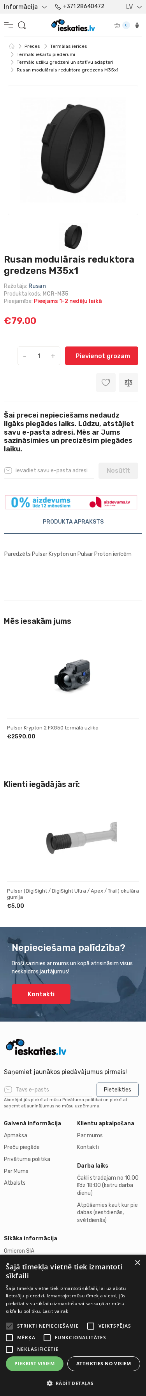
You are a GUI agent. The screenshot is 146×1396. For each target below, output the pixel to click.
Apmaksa (15, 1135)
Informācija (21, 6)
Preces (32, 46)
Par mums (90, 1135)
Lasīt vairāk (55, 1311)
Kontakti (41, 994)
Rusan (37, 286)
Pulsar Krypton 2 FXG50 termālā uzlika (53, 728)
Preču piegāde (22, 1147)
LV (129, 6)
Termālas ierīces (68, 46)
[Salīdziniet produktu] (128, 382)
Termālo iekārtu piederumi (46, 54)
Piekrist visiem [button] (34, 1363)
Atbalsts (15, 1183)
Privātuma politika (27, 1159)
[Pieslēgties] (137, 25)
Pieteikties (117, 1089)
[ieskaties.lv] (73, 1046)
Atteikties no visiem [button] (103, 1363)
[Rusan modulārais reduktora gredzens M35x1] (73, 150)
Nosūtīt (118, 470)
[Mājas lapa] (11, 46)
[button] (73, 1383)
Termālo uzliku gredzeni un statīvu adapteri (65, 62)
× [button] (137, 1263)
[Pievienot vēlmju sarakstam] (126, 653)
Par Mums (16, 1171)
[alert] (73, 1325)
